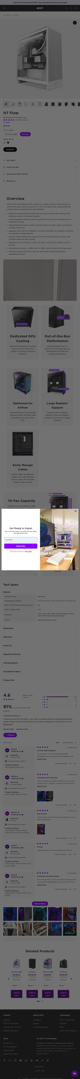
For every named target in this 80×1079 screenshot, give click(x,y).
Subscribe (20, 546)
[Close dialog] (75, 511)
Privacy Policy (28, 551)
